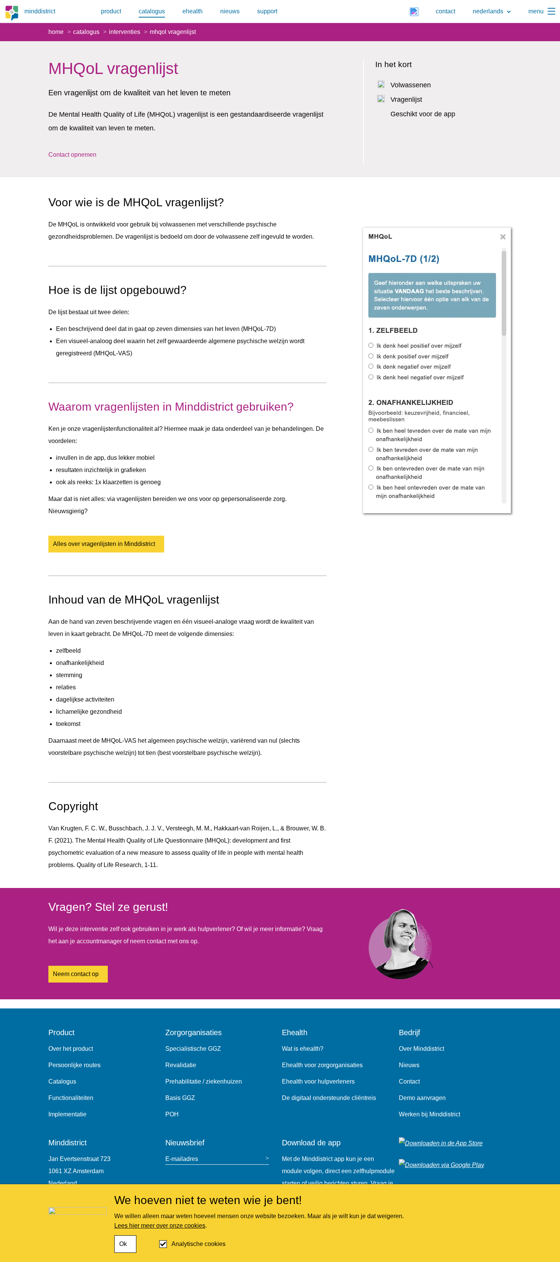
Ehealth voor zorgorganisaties (322, 1065)
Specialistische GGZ (193, 1048)
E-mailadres (181, 1159)
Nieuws (409, 1065)
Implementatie (67, 1114)
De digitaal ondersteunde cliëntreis (329, 1098)
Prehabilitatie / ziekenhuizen (203, 1081)
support (267, 11)
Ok (123, 1244)
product (111, 11)
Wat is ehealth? (302, 1048)
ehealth (192, 11)
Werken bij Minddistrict (429, 1114)
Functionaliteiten (70, 1098)
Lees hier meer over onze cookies (159, 1225)
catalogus (152, 11)
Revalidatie (180, 1065)
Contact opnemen (72, 154)
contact (445, 11)
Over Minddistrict (421, 1048)
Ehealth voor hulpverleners (318, 1081)
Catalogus (62, 1081)
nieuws (230, 11)
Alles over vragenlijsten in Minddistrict (104, 544)
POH (172, 1114)
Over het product (70, 1048)
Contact (409, 1081)
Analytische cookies (198, 1244)
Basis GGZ (180, 1098)
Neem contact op (76, 974)
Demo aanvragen (422, 1098)
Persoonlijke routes (74, 1065)
